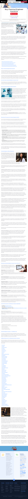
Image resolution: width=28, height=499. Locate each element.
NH (24, 487)
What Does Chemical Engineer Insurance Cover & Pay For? (9, 66)
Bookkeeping (3, 355)
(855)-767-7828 (25, 0)
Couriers (3, 364)
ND (21, 487)
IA (24, 485)
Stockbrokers (3, 397)
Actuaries (3, 346)
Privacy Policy (10, 496)
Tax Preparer (3, 399)
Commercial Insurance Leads (2, 490)
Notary (3, 390)
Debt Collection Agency (5, 367)
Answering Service (4, 347)
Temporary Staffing (4, 400)
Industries (9, 2)
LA (22, 486)
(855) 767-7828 (14, 17)
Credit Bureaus (4, 366)
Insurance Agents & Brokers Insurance (7, 384)
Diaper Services (4, 371)
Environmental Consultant (5, 374)
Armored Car (3, 349)
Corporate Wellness (4, 363)
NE (22, 487)
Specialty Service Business (5, 405)
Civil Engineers (4, 358)
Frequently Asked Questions (11, 486)
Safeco (25, 470)
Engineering (3, 373)
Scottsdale (21, 471)
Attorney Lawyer (4, 350)
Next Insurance (22, 467)
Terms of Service (5, 496)
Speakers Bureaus (4, 396)
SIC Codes (7, 491)
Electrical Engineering (5, 372)
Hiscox (21, 464)
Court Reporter (4, 365)
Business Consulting (4, 356)
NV (23, 487)
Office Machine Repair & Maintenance (6, 391)
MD (24, 486)
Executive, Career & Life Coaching (6, 375)
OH (22, 488)
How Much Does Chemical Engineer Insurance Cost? (8, 62)
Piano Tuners (3, 392)
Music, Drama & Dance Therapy (6, 389)
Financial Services (4, 380)
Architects (3, 348)
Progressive (21, 470)
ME (25, 486)
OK (23, 488)
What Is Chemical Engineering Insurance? (7, 61)
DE (21, 485)
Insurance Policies (16, 2)
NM (26, 487)
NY (21, 488)
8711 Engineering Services (8, 305)
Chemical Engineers (4, 357)
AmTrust (25, 458)
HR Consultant (4, 382)
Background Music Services (5, 354)
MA (23, 486)
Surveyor (3, 398)
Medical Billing (4, 388)
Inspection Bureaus (4, 383)
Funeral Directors (4, 381)
